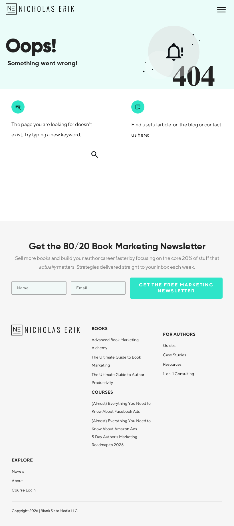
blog (193, 125)
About (17, 480)
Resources (172, 364)
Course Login (24, 490)
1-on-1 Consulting (178, 373)
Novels (18, 471)
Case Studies (174, 355)
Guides (169, 345)
